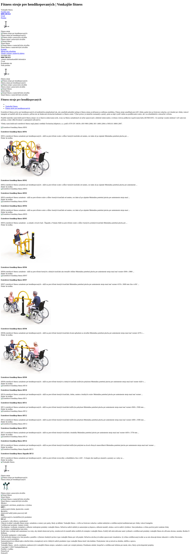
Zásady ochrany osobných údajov (13, 53)
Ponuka (3, 18)
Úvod (3, 16)
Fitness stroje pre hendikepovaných (17, 108)
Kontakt (4, 49)
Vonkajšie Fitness (11, 106)
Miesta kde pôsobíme (8, 51)
